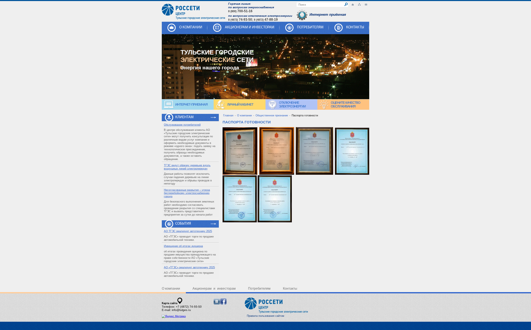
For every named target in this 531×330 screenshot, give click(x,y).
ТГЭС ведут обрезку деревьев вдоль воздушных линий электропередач (187, 167)
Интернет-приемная (191, 104)
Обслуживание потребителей (182, 124)
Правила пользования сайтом (265, 315)
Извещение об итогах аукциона (183, 246)
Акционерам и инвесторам (249, 27)
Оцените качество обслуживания (345, 104)
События (183, 224)
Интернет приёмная (327, 15)
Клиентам (184, 117)
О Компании (190, 27)
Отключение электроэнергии (292, 104)
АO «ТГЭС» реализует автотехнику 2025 (189, 267)
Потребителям (310, 27)
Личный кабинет (240, 104)
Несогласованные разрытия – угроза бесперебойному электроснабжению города (187, 193)
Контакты (355, 27)
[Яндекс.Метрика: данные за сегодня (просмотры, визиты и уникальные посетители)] (174, 316)
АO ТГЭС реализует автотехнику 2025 (188, 231)
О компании (171, 288)
